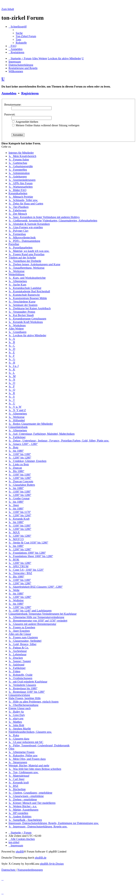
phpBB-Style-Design (52, 863)
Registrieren (30, 93)
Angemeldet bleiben (26, 121)
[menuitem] (19, 33)
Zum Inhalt (7, 9)
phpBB (20, 851)
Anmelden (8, 93)
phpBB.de (40, 857)
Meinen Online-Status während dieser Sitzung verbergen (47, 125)
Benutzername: (12, 104)
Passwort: (9, 114)
